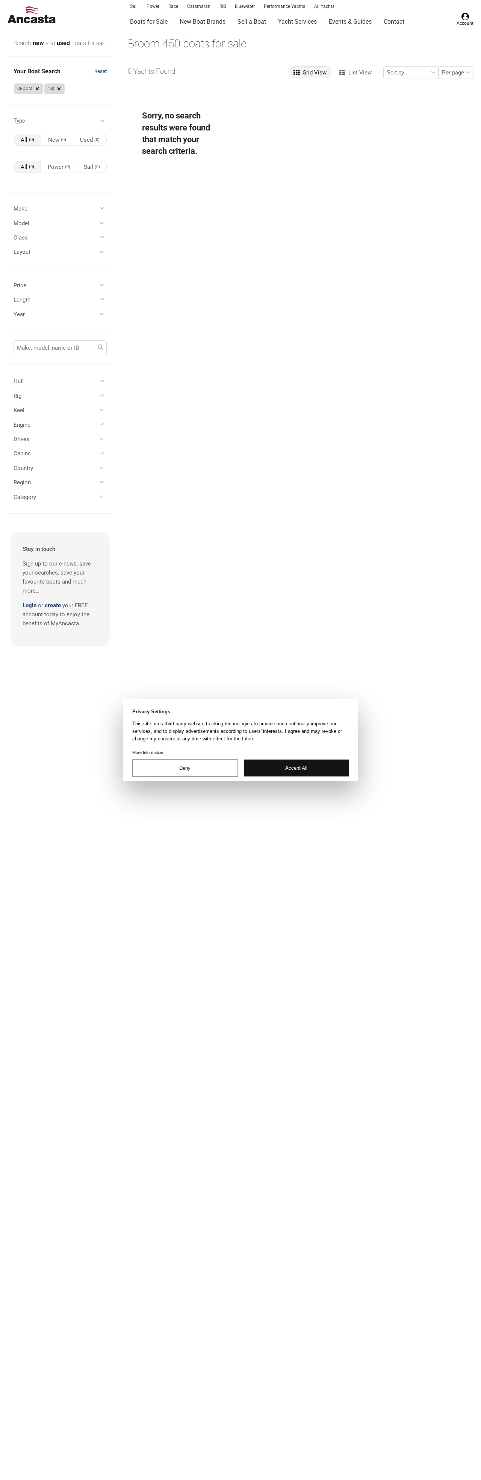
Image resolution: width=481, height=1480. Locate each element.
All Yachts (324, 6)
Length (22, 299)
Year (19, 314)
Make (20, 208)
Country (23, 468)
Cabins (22, 453)
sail (92, 167)
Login (29, 605)
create (53, 605)
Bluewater (245, 6)
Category (25, 497)
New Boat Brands (202, 21)
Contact (394, 21)
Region (22, 482)
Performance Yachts (284, 6)
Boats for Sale (149, 21)
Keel (19, 410)
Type (19, 120)
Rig (17, 396)
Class (21, 237)
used (64, 43)
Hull (19, 381)
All (27, 139)
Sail (134, 6)
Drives (21, 439)
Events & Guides (350, 21)
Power (153, 6)
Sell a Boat (251, 21)
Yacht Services (297, 21)
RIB (222, 6)
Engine (22, 425)
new (39, 43)
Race (173, 6)
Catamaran (198, 6)
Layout (22, 252)
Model (21, 223)
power (59, 167)
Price (20, 285)
